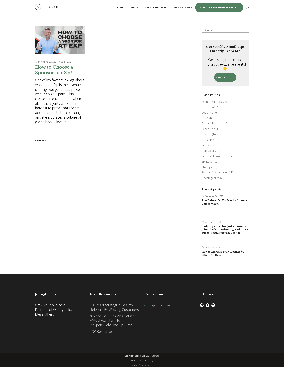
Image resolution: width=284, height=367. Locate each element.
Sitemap (155, 355)
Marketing (208, 140)
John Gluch (66, 61)
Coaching (207, 112)
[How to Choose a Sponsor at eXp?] (60, 40)
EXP (204, 118)
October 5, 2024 (212, 247)
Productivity (209, 151)
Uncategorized (211, 178)
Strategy (207, 167)
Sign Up (220, 77)
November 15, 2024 (214, 222)
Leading (206, 134)
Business (207, 107)
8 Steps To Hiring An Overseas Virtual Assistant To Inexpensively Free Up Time (113, 320)
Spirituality (208, 161)
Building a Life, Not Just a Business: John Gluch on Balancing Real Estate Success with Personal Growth (225, 229)
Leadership (208, 129)
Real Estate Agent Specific (217, 156)
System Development (215, 172)
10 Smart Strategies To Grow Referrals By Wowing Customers (114, 307)
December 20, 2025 (214, 196)
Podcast (207, 145)
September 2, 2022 (47, 61)
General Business (212, 123)
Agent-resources (212, 102)
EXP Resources (101, 331)
